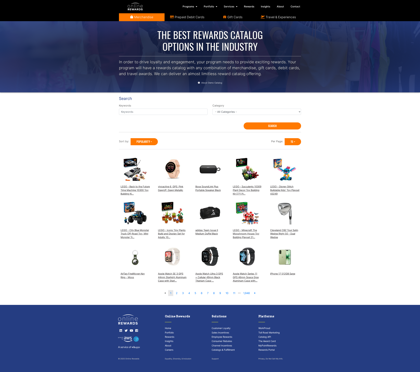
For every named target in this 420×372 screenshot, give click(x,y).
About (280, 6)
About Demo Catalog (211, 83)
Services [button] (229, 6)
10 (227, 293)
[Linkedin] (120, 330)
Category (218, 105)
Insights (265, 6)
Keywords (125, 105)
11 (234, 293)
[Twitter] (126, 330)
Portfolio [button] (209, 6)
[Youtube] (131, 330)
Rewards (249, 6)
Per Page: (278, 141)
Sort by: (125, 141)
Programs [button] (188, 6)
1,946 (246, 293)
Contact (295, 6)
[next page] (254, 293)
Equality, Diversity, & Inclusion (178, 359)
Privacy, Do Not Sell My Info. (270, 359)
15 (292, 142)
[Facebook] (136, 330)
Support (215, 359)
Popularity (143, 142)
